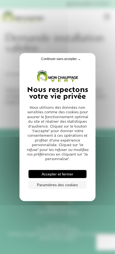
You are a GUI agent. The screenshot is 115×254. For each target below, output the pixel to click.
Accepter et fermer (57, 174)
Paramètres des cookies (57, 184)
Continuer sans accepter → (61, 59)
